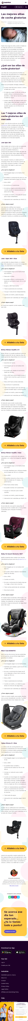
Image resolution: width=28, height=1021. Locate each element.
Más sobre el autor (14, 885)
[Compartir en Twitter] (18, 897)
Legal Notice (4, 989)
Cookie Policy (5, 983)
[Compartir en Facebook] (12, 897)
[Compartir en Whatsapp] (9, 897)
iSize (2, 265)
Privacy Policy (5, 986)
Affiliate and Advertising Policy (10, 992)
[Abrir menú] (26, 2)
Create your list (5, 965)
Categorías (19, 6)
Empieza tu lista (10, 931)
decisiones (4, 125)
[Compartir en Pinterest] (15, 897)
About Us (4, 978)
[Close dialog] (27, 1002)
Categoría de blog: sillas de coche (16, 23)
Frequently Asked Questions (9, 1001)
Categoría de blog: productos (15, 22)
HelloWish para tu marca (8, 975)
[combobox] (21, 1012)
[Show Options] (26, 1012)
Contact (3, 980)
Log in (3, 962)
